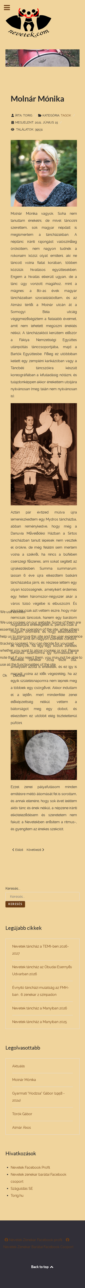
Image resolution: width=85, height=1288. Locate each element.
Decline (19, 675)
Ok (5, 675)
